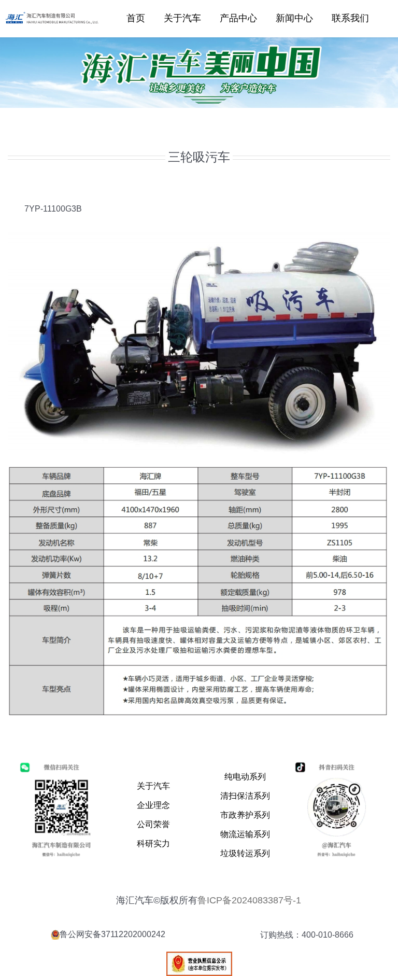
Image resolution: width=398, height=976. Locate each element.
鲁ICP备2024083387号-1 (249, 900)
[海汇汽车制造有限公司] (53, 13)
